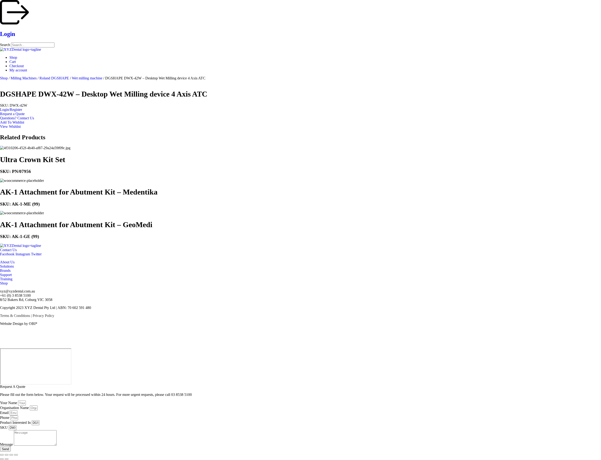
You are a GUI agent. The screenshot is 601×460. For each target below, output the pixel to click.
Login (7, 34)
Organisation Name (15, 408)
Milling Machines (24, 78)
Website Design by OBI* (18, 324)
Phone (5, 418)
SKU (4, 427)
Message (7, 444)
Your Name (9, 403)
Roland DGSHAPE (54, 78)
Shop (4, 78)
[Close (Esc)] (16, 455)
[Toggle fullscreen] (6, 455)
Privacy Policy (43, 316)
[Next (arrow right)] (6, 459)
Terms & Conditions (15, 316)
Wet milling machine (87, 78)
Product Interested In (16, 423)
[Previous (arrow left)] (2, 459)
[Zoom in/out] (2, 455)
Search (5, 45)
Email (5, 413)
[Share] (11, 455)
